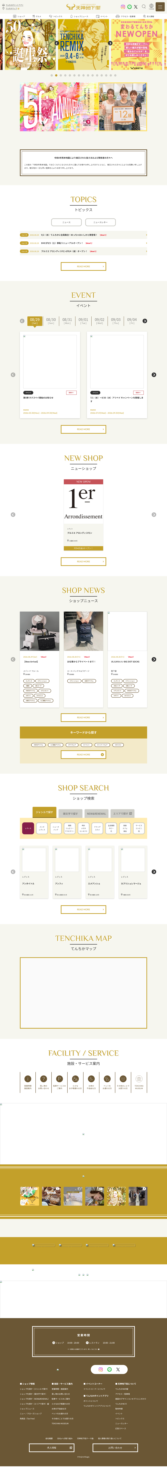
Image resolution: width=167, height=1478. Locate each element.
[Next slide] (110, 43)
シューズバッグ (56, 828)
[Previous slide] (57, 43)
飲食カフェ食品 (125, 828)
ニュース (66, 222)
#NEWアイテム (38, 745)
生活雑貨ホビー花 (111, 828)
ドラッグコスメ (97, 828)
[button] (52, 75)
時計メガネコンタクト (83, 828)
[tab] (44, 812)
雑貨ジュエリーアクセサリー (69, 828)
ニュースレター (100, 222)
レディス (28, 828)
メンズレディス (42, 828)
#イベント (86, 745)
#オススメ (118, 745)
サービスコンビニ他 (139, 828)
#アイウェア (72, 745)
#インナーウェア (102, 745)
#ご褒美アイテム (56, 745)
